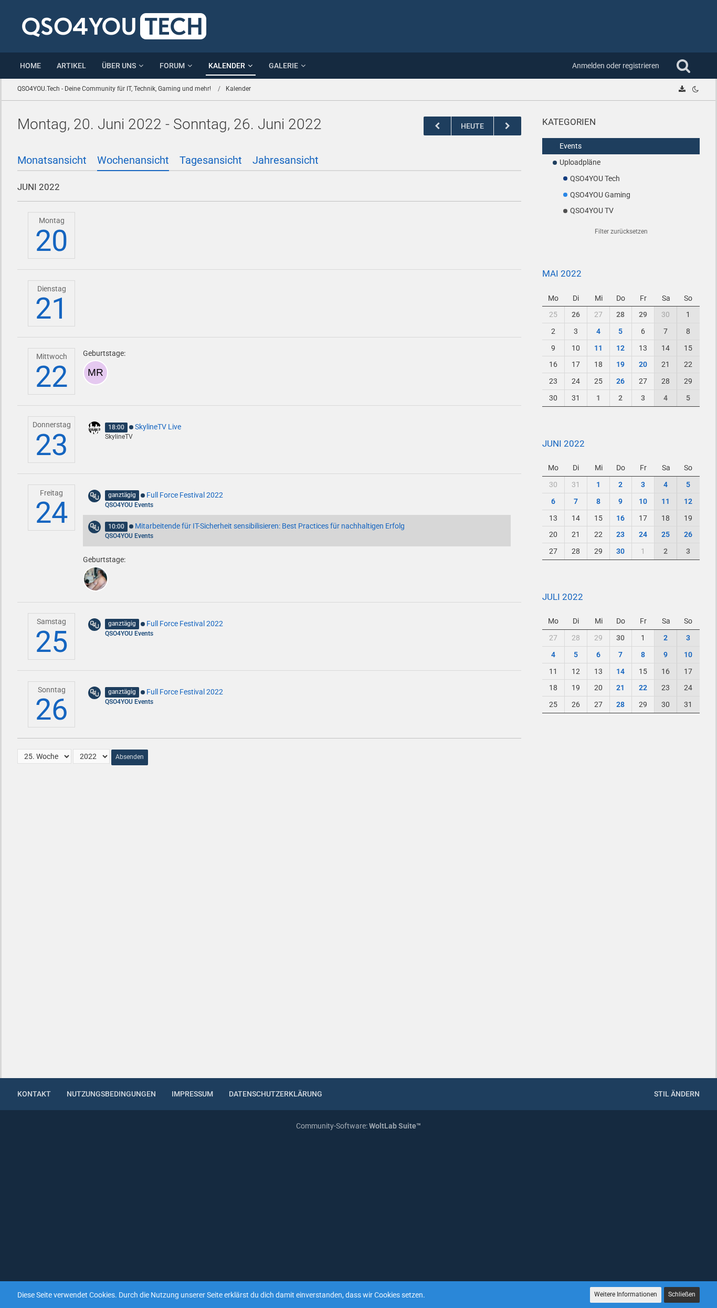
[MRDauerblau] (95, 372)
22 (51, 377)
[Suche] (683, 65)
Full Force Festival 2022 (184, 495)
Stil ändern (677, 1094)
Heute (472, 126)
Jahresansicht (285, 160)
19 (620, 364)
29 (643, 314)
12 (620, 348)
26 (51, 709)
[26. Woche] (507, 126)
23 (51, 445)
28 (620, 314)
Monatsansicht (52, 160)
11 (598, 348)
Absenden (129, 757)
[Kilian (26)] (95, 579)
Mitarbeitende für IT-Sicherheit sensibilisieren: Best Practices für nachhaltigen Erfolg (270, 526)
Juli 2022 (562, 597)
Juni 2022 (563, 443)
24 (51, 512)
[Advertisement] (621, 902)
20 (51, 241)
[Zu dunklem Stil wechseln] (695, 89)
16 (620, 518)
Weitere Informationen (625, 1294)
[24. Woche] (437, 126)
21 (51, 308)
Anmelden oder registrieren (615, 65)
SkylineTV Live (158, 427)
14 (620, 671)
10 (643, 501)
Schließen (681, 1294)
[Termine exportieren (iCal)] (682, 89)
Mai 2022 (562, 273)
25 (51, 642)
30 (620, 551)
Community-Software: (358, 1126)
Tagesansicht (211, 160)
